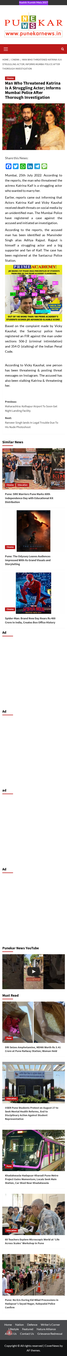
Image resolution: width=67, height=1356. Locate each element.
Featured (27, 1329)
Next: (31, 422)
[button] (5, 48)
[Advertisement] (33, 672)
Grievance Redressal (49, 1333)
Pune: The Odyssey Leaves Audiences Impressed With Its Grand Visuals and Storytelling (28, 560)
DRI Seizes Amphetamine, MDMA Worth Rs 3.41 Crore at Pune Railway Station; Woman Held (33, 1049)
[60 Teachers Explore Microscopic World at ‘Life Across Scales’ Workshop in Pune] (33, 1214)
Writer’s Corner (50, 1324)
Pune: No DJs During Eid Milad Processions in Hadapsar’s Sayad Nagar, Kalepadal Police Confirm (31, 1303)
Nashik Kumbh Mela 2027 (33, 2)
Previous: (31, 406)
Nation (19, 1324)
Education (23, 485)
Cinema (10, 78)
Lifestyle (13, 1329)
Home (8, 1324)
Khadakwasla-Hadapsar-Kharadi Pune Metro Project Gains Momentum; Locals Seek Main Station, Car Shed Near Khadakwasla (31, 1179)
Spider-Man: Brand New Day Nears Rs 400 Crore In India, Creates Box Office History (30, 620)
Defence (32, 1324)
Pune (9, 1038)
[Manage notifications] (9, 1332)
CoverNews (52, 1345)
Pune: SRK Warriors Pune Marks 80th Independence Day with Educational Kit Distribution (29, 498)
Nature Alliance (46, 1329)
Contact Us (27, 1333)
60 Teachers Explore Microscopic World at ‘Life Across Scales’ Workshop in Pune (32, 1241)
